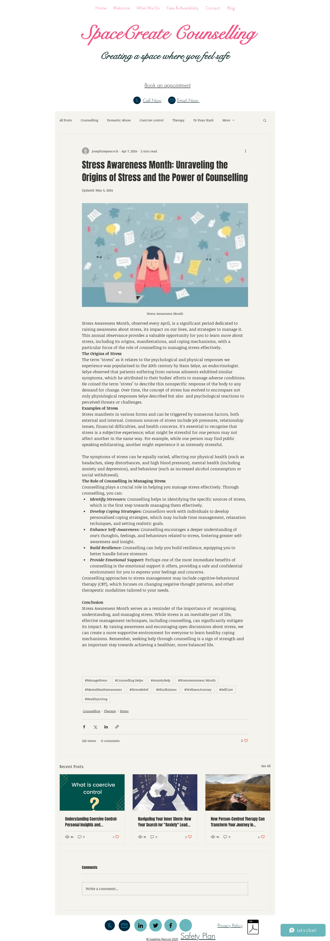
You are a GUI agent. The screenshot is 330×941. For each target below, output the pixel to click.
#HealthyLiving (96, 699)
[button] (265, 120)
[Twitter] (155, 925)
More (226, 120)
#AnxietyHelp (160, 680)
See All (266, 766)
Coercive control (151, 120)
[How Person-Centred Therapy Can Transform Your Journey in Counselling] (237, 792)
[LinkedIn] (140, 925)
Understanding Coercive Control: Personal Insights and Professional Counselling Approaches (91, 822)
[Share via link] (117, 727)
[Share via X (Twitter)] (95, 727)
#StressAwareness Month (197, 680)
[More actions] (245, 151)
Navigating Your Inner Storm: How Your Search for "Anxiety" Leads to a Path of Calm (164, 822)
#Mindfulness (166, 689)
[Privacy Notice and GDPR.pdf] (253, 927)
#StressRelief (139, 689)
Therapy (178, 120)
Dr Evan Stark (203, 120)
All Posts (65, 120)
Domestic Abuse (119, 120)
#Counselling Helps (129, 680)
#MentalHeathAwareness (103, 689)
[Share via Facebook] (84, 727)
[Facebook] (170, 925)
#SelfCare (226, 689)
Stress (124, 711)
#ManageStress (96, 680)
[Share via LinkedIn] (106, 727)
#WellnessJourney (197, 689)
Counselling (89, 120)
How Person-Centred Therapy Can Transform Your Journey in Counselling (238, 822)
